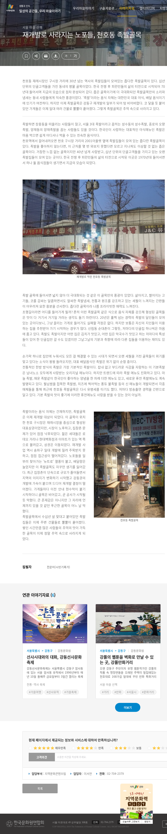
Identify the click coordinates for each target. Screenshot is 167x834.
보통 (139, 748)
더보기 (128, 707)
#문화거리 (148, 692)
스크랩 (26, 56)
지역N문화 (12, 8)
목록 (40, 788)
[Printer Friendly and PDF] (46, 59)
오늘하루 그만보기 (131, 821)
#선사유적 (53, 692)
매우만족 (60, 748)
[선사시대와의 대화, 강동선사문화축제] (55, 623)
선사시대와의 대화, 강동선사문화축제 (54, 659)
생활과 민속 (40, 8)
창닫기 (147, 821)
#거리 (105, 692)
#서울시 (131, 692)
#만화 (117, 692)
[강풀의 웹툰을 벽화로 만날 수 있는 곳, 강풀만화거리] (128, 623)
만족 (101, 748)
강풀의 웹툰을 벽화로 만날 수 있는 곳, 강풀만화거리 (127, 659)
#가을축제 (70, 692)
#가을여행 (35, 692)
